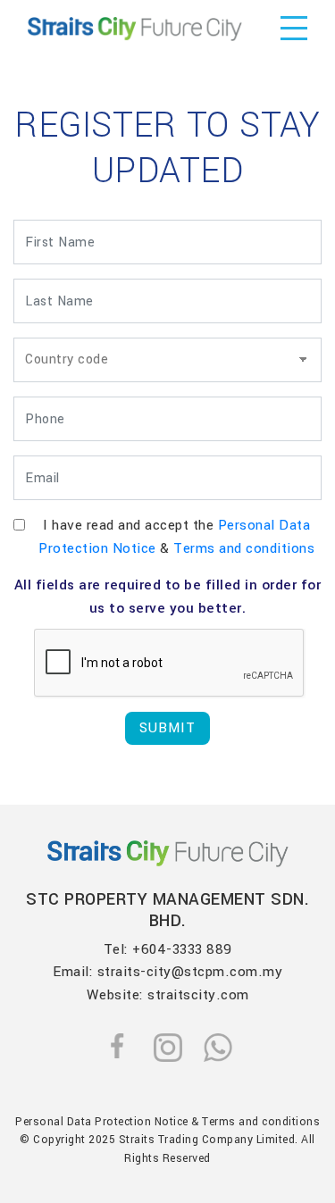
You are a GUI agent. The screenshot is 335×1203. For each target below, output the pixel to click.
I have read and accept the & (176, 536)
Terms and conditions (243, 548)
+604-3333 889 (182, 949)
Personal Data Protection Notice (101, 1122)
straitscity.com (198, 995)
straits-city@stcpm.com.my (190, 972)
